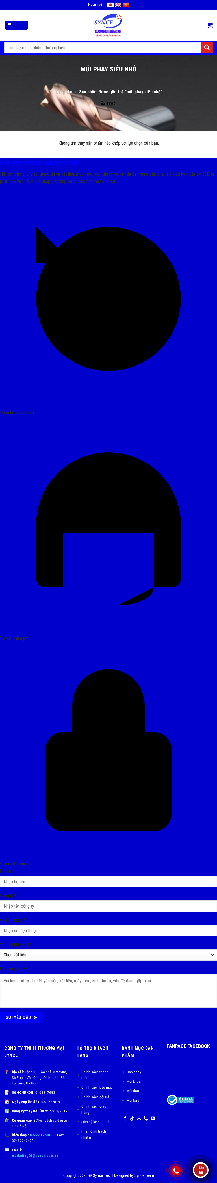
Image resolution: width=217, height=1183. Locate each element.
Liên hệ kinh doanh (93, 1121)
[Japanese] (110, 5)
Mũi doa (130, 1090)
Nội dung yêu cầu (16, 969)
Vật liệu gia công (16, 944)
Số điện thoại (12, 920)
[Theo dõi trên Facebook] (125, 1118)
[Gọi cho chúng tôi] (146, 1118)
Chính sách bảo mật (94, 1087)
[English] (118, 5)
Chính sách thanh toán (92, 1075)
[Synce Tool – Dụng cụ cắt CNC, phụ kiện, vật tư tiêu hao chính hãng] (108, 25)
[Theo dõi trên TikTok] (132, 1118)
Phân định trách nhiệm (91, 1134)
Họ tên (7, 871)
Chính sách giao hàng (91, 1109)
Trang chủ (63, 92)
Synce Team (144, 1175)
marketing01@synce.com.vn (35, 1155)
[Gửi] (207, 47)
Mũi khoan (132, 1081)
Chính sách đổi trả (93, 1097)
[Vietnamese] (125, 5)
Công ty (8, 895)
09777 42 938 (40, 1135)
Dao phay (131, 1072)
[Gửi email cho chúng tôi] (139, 1118)
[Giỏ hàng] (210, 25)
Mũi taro (130, 1100)
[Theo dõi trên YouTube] (153, 1118)
